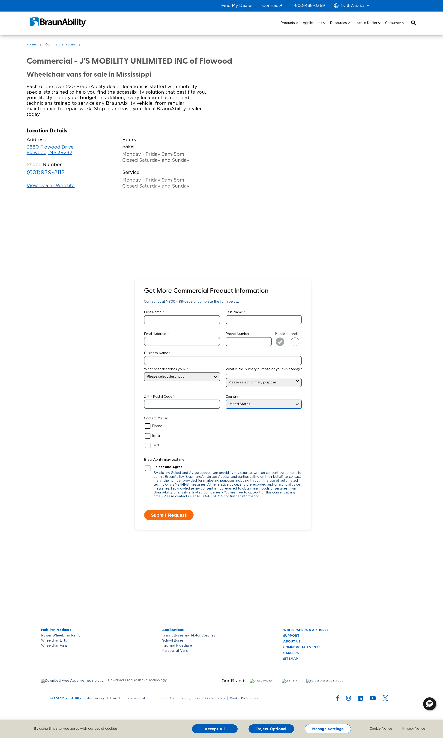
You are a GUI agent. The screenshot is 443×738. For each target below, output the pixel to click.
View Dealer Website (51, 185)
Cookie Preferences (244, 698)
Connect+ (272, 6)
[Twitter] (385, 698)
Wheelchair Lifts (54, 640)
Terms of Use (166, 698)
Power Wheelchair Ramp (61, 635)
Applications (173, 629)
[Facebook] (337, 699)
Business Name (156, 353)
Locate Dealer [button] (366, 23)
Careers (291, 652)
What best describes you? (165, 369)
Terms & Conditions (139, 698)
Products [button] (288, 23)
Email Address (155, 334)
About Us (292, 641)
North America (353, 5)
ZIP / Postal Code (158, 396)
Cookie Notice (378, 728)
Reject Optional (271, 729)
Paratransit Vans (175, 650)
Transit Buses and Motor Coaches (188, 635)
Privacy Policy (190, 698)
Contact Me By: (156, 418)
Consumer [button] (393, 23)
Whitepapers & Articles (306, 629)
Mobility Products (56, 629)
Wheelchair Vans (54, 645)
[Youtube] (373, 699)
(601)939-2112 (46, 172)
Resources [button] (339, 23)
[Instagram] (348, 699)
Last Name (234, 312)
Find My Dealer (237, 6)
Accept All (215, 729)
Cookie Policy (215, 698)
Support (291, 635)
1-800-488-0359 (308, 6)
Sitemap (290, 658)
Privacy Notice (410, 728)
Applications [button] (313, 23)
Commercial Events (301, 647)
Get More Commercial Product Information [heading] (206, 291)
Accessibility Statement (103, 698)
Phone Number (237, 334)
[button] (413, 23)
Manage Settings (328, 729)
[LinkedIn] (360, 699)
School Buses (172, 640)
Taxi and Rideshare (177, 645)
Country (232, 396)
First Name (153, 312)
